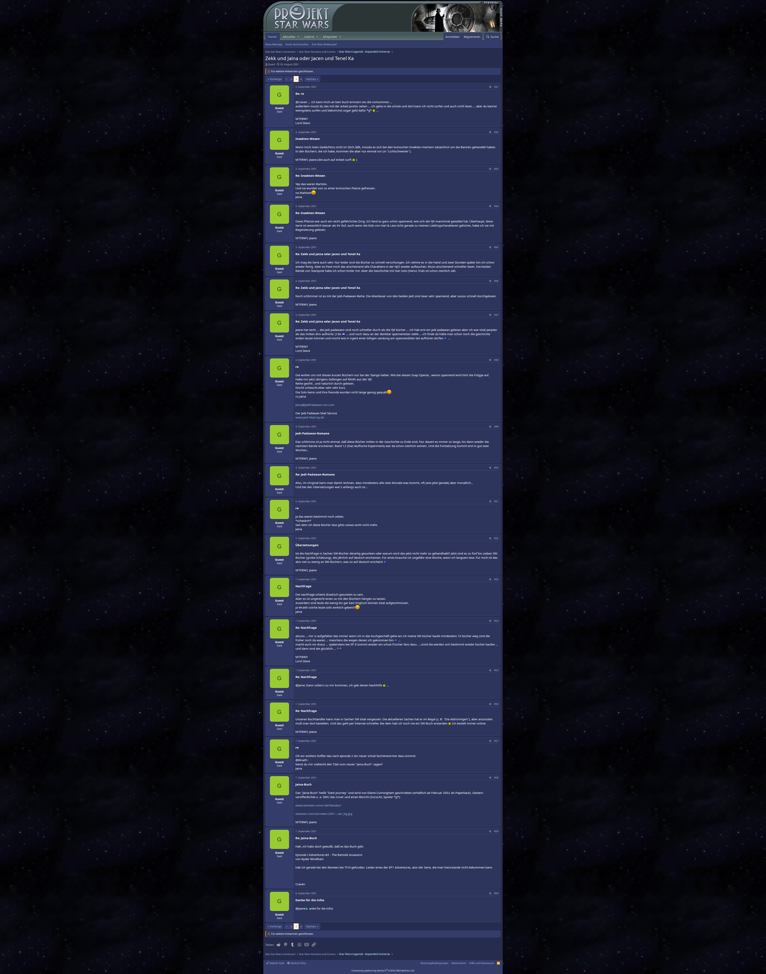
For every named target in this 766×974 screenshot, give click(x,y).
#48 (496, 360)
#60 (496, 893)
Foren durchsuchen (297, 44)
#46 (496, 281)
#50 (496, 467)
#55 (496, 670)
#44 (496, 206)
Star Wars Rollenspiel (324, 44)
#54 (496, 621)
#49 (496, 426)
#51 (496, 501)
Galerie (309, 37)
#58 (496, 777)
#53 (496, 579)
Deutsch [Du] (298, 963)
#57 (496, 741)
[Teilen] (490, 87)
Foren (272, 37)
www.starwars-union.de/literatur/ (318, 805)
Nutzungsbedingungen (434, 963)
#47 (496, 315)
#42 (496, 132)
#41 (496, 87)
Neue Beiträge (273, 44)
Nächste (311, 79)
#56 (496, 704)
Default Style (276, 963)
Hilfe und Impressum (481, 963)
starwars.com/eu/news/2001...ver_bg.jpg (323, 814)
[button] (298, 37)
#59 (496, 831)
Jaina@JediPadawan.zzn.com (314, 405)
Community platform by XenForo (383, 970)
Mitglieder (330, 37)
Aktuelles (289, 37)
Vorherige (275, 79)
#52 (496, 538)
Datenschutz (458, 963)
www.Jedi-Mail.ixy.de (309, 417)
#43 (496, 169)
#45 (496, 247)
